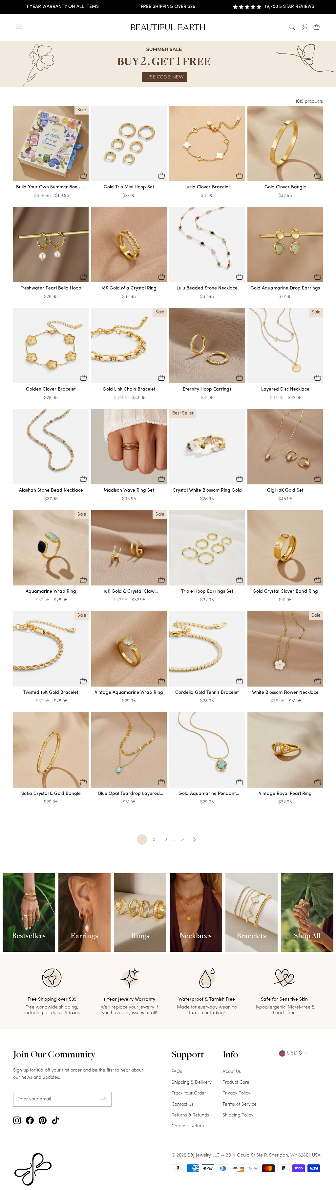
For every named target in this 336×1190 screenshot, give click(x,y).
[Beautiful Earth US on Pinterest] (43, 1120)
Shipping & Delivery (192, 1082)
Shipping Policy (237, 1115)
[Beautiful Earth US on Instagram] (17, 1120)
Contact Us (183, 1104)
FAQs (177, 1072)
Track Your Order (189, 1093)
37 (182, 839)
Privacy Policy (236, 1093)
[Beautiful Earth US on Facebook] (30, 1120)
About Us (231, 1072)
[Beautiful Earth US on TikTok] (55, 1120)
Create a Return (188, 1126)
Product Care (235, 1082)
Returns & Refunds (190, 1115)
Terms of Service (239, 1104)
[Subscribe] (104, 1099)
